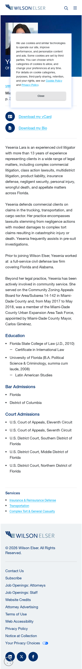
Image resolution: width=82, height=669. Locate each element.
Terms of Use (16, 614)
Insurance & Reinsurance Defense (33, 500)
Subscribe (13, 578)
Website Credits (18, 600)
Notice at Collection (21, 636)
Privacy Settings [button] (9, 662)
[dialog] (41, 70)
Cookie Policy (54, 80)
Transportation (19, 505)
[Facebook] (33, 656)
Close (41, 95)
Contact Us (14, 571)
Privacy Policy (16, 628)
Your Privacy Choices (22, 643)
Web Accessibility (19, 621)
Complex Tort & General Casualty (32, 511)
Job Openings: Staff (21, 592)
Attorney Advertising (21, 607)
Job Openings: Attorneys (25, 585)
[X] (21, 656)
